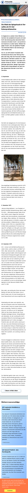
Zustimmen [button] (10, 490)
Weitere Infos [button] (5, 487)
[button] (3, 490)
